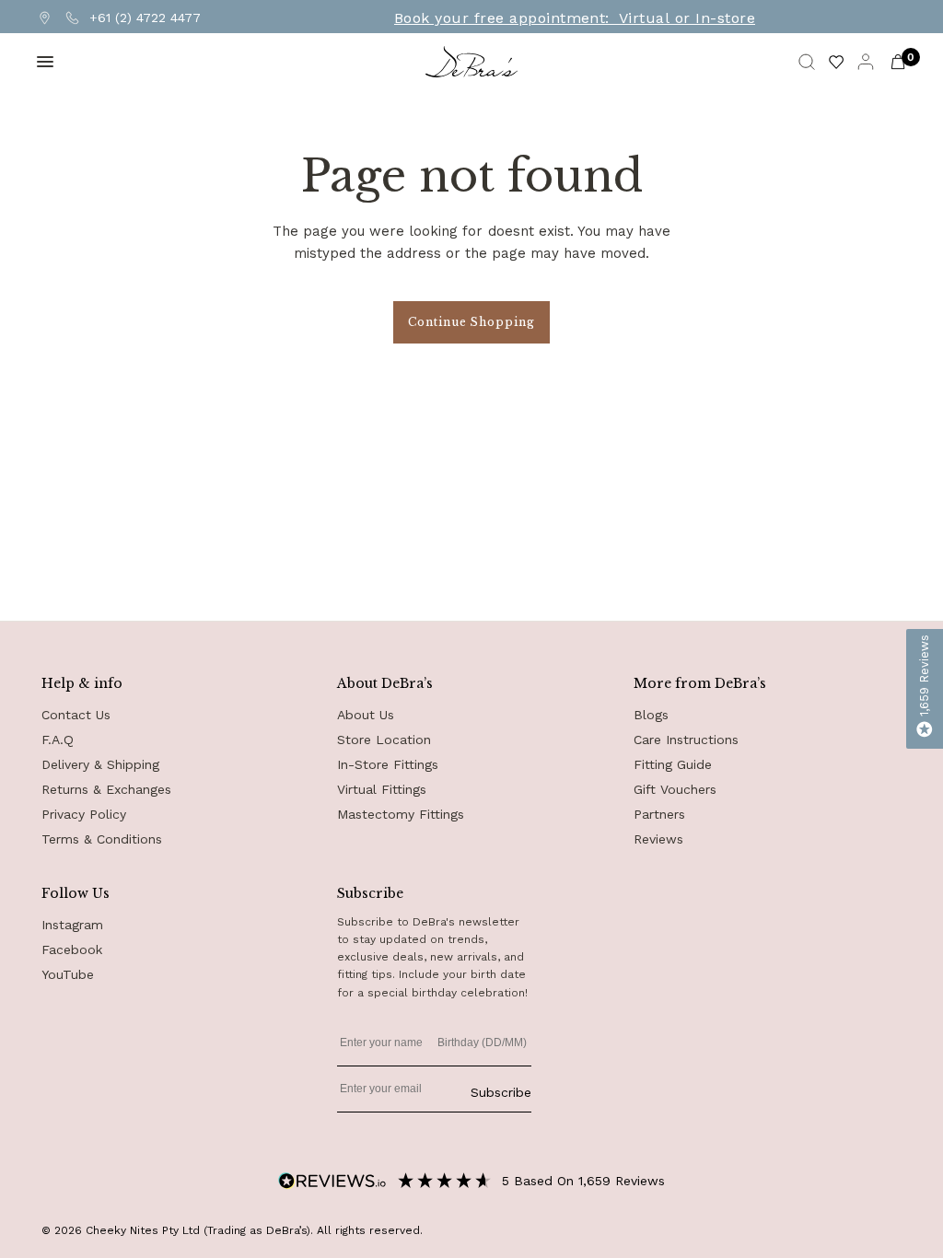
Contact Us (76, 714)
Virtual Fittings (381, 789)
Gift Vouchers (675, 789)
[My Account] (865, 61)
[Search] (806, 61)
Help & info (81, 683)
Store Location (384, 739)
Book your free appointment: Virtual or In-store (574, 18)
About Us (365, 714)
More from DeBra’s (700, 683)
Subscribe (501, 1092)
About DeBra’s (385, 683)
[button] (924, 689)
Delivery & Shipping (100, 764)
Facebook (71, 949)
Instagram (72, 924)
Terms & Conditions (101, 839)
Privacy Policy (83, 814)
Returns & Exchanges (106, 789)
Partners (659, 814)
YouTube (67, 974)
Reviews (658, 839)
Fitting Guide (673, 764)
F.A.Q (57, 739)
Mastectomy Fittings (400, 814)
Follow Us (75, 893)
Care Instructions (686, 739)
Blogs (651, 714)
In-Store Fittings (387, 764)
